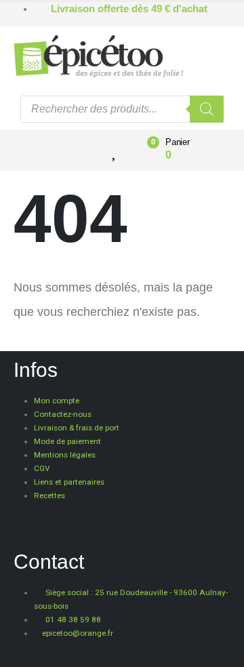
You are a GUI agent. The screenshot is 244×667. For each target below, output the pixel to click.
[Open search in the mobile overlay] (122, 109)
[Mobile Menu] (61, 150)
